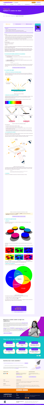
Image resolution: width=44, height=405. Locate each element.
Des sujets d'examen (37, 24)
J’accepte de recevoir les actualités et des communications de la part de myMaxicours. (14, 365)
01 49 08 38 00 (17, 373)
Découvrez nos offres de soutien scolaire (19, 67)
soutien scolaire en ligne (25, 322)
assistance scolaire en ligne (19, 328)
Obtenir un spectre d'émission (22, 351)
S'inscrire (26, 363)
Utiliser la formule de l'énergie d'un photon (9, 351)
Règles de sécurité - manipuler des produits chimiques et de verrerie (34, 345)
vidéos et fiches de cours (23, 329)
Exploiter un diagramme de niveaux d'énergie (22, 345)
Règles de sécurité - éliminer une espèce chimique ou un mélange (35, 351)
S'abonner (37, 30)
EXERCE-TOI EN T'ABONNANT (8, 333)
